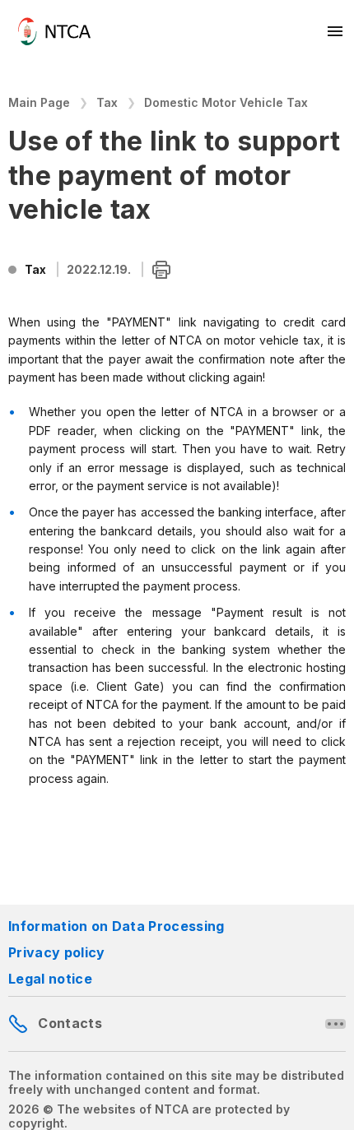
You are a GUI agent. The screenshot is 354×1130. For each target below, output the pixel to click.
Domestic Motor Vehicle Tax (226, 102)
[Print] (161, 270)
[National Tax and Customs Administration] (54, 31)
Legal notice (50, 978)
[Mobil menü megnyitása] (336, 31)
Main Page (39, 102)
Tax (107, 102)
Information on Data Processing (116, 926)
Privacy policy (56, 952)
